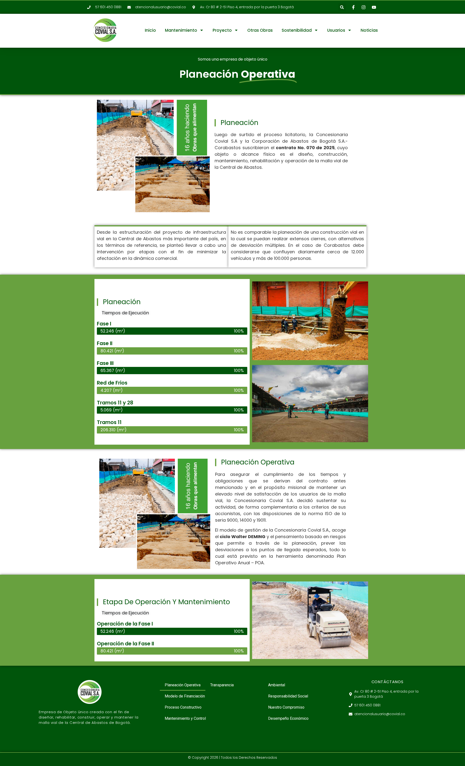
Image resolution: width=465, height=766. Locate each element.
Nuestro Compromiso (286, 707)
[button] (342, 7)
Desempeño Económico (288, 718)
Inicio (150, 30)
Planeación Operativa (183, 685)
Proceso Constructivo (183, 707)
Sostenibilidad (297, 30)
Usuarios (336, 30)
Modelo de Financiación (185, 696)
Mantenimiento (181, 30)
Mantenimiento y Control (185, 718)
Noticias (369, 30)
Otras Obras (260, 30)
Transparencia (222, 685)
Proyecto (222, 30)
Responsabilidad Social (288, 696)
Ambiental (276, 685)
